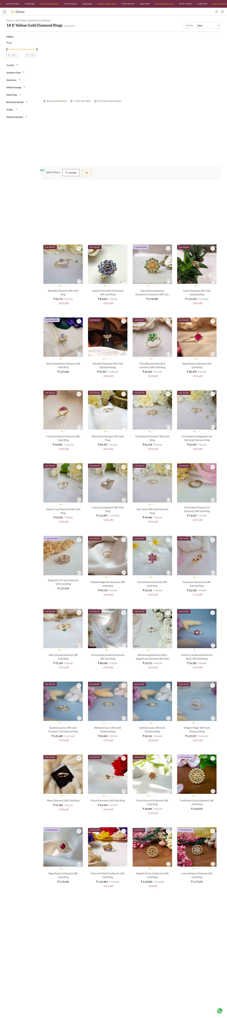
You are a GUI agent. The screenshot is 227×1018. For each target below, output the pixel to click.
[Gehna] (62, 12)
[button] (22, 65)
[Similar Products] (79, 281)
